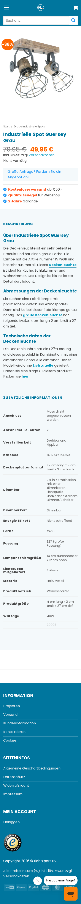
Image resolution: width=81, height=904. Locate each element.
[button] (6, 8)
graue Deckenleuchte (43, 315)
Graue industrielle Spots (29, 126)
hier (25, 376)
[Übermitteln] (73, 20)
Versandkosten (41, 155)
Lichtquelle (43, 365)
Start (6, 126)
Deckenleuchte (62, 264)
